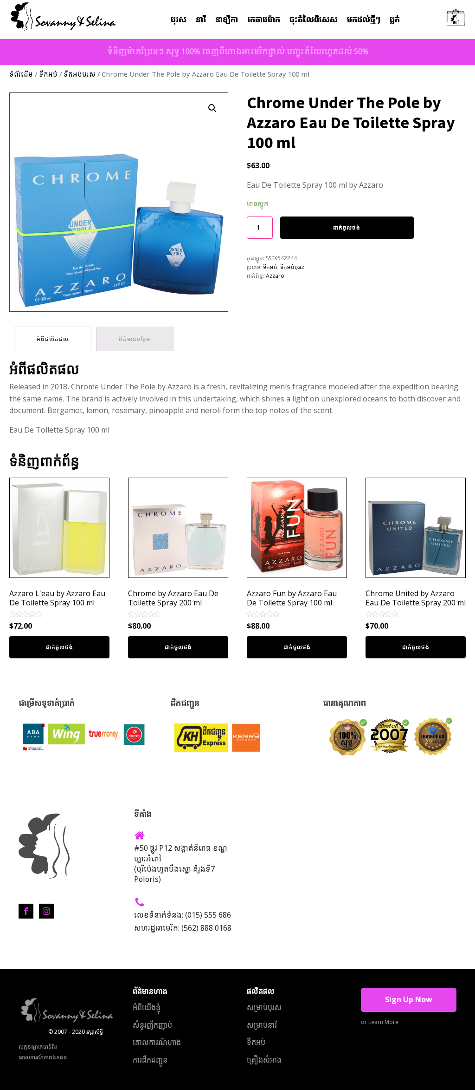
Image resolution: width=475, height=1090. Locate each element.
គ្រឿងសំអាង (264, 1060)
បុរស (178, 20)
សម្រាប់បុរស (264, 1007)
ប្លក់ (395, 20)
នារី (201, 20)
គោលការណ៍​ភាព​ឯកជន (43, 1057)
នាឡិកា (226, 20)
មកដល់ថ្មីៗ (363, 20)
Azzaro (275, 276)
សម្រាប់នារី (262, 1025)
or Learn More (379, 1022)
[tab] (52, 339)
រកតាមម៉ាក (263, 20)
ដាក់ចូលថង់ (346, 227)
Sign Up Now (408, 999)
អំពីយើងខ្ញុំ (146, 1007)
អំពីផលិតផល (53, 339)
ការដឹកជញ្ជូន (150, 1060)
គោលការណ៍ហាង (157, 1042)
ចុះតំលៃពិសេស (313, 20)
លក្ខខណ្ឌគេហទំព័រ (38, 1047)
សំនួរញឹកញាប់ (152, 1025)
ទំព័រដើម (21, 74)
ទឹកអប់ (48, 74)
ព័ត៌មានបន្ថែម (135, 339)
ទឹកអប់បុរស (80, 74)
